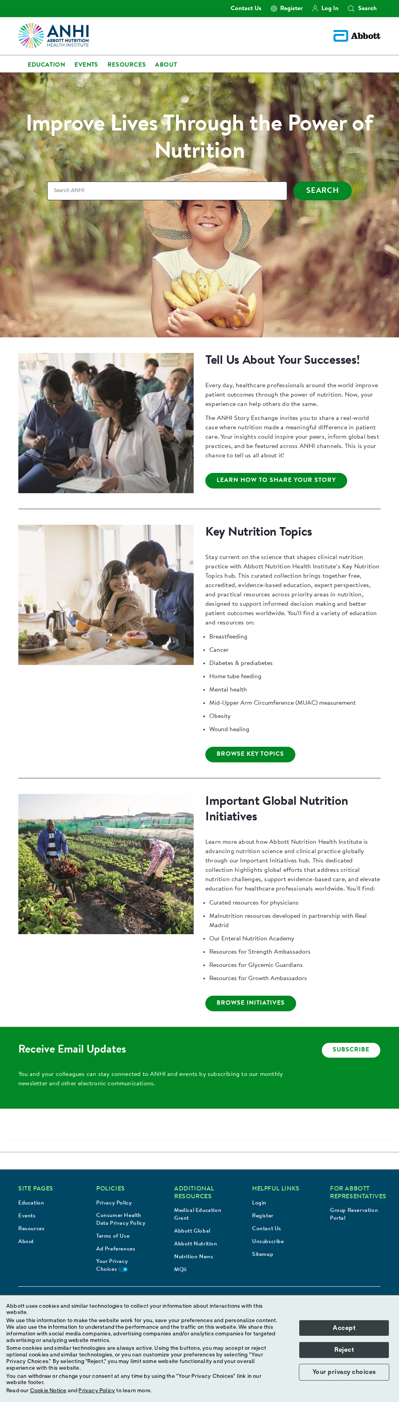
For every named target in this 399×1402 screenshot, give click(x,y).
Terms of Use (112, 1236)
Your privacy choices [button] (344, 1372)
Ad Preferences (115, 1249)
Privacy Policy (114, 1203)
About (26, 1242)
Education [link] (46, 65)
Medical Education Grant (197, 1214)
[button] (351, 8)
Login (259, 1203)
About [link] (166, 65)
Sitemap (262, 1254)
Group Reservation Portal (354, 1214)
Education (31, 1203)
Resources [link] (127, 65)
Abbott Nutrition (195, 1244)
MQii (180, 1270)
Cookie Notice (48, 1390)
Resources (31, 1229)
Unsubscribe (268, 1242)
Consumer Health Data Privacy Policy (120, 1219)
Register (263, 1216)
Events (27, 1216)
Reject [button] (344, 1350)
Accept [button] (344, 1328)
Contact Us (266, 1229)
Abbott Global (192, 1231)
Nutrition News (193, 1257)
